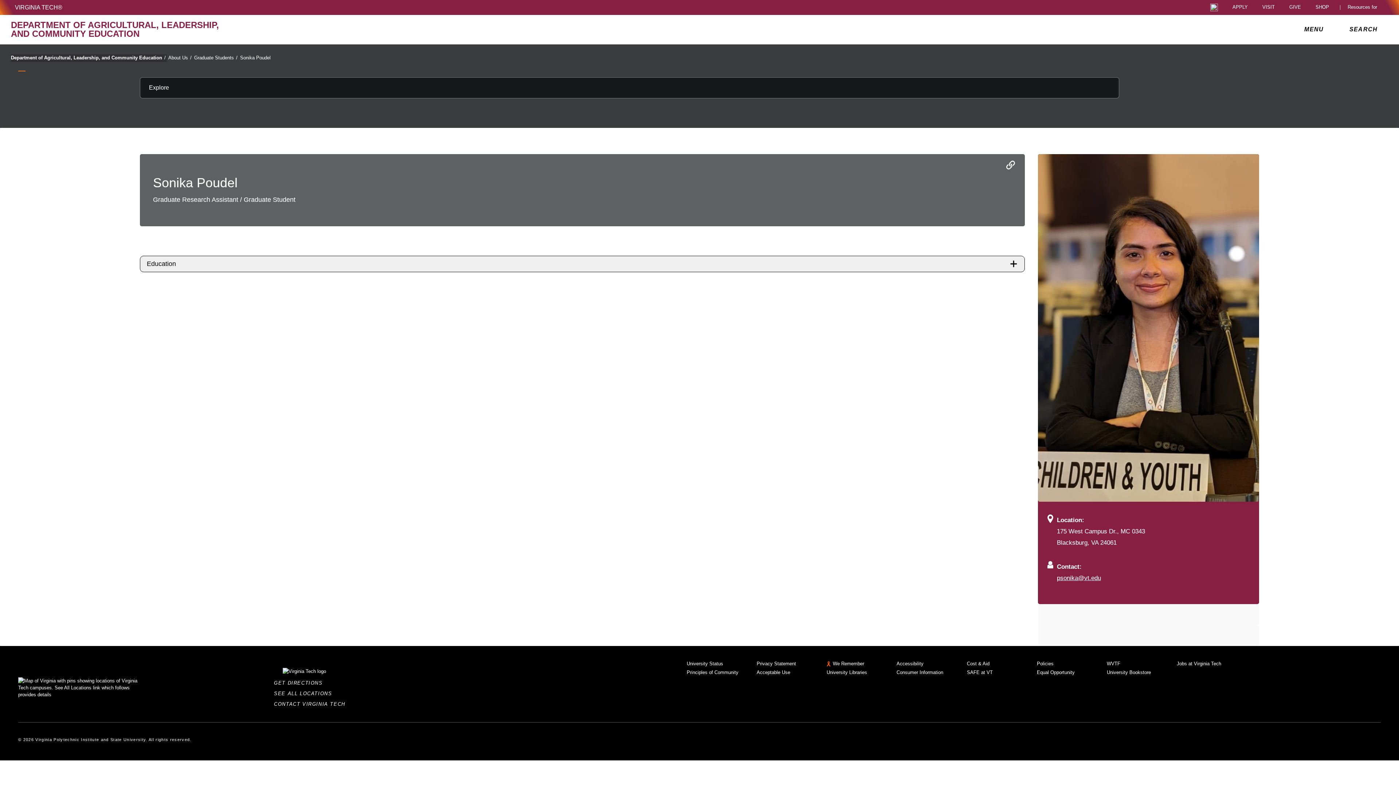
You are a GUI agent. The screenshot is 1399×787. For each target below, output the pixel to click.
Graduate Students (216, 57)
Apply (1240, 7)
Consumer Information (920, 672)
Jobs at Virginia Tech (1199, 663)
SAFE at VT (980, 672)
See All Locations (305, 693)
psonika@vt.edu (1079, 578)
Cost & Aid (978, 663)
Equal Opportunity (1056, 672)
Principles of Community (712, 672)
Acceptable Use (773, 672)
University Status (705, 663)
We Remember (848, 663)
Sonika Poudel (255, 57)
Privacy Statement (776, 663)
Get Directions (300, 683)
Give (1295, 7)
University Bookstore (1129, 672)
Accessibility (910, 663)
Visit (1268, 7)
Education (161, 263)
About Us (180, 57)
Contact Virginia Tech (311, 704)
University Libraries (847, 672)
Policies (1045, 663)
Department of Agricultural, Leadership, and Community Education (88, 57)
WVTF (1113, 663)
